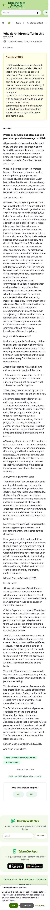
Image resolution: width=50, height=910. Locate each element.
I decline (27, 905)
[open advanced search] (37, 13)
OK (13, 905)
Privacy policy (25, 884)
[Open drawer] (47, 5)
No (31, 794)
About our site (10, 879)
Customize (40, 905)
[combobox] (19, 12)
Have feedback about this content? (25, 776)
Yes (18, 794)
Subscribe (41, 836)
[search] (46, 12)
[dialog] (24, 897)
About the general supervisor (33, 879)
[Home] (9, 23)
